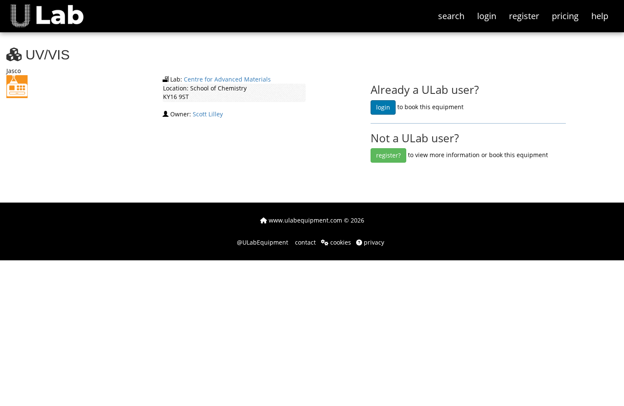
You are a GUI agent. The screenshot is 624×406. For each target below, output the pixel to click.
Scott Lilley (208, 114)
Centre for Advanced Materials (227, 79)
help (599, 16)
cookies (340, 242)
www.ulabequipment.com (304, 220)
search (451, 16)
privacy (373, 242)
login (486, 16)
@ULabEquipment (262, 242)
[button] (53, 10)
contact (304, 242)
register (524, 16)
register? (388, 155)
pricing (565, 16)
